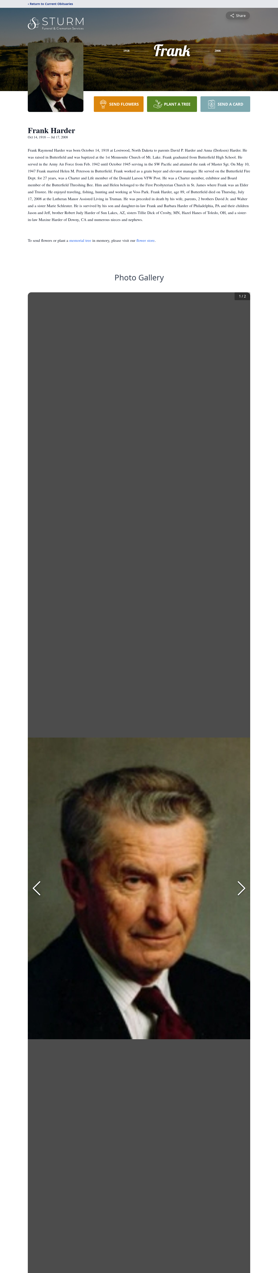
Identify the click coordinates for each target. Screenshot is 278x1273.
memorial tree (80, 240)
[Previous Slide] (36, 888)
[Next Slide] (241, 888)
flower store (145, 240)
